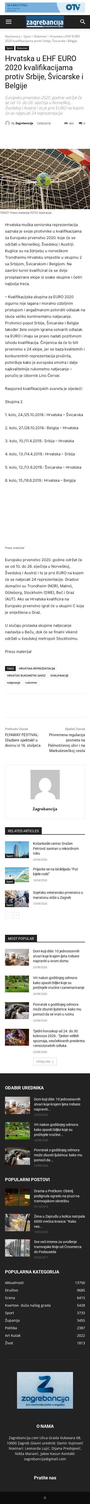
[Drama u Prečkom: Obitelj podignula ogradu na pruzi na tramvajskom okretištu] (17, 1197)
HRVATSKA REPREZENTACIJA (37, 668)
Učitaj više (43, 1061)
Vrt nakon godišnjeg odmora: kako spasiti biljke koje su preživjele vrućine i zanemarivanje (58, 983)
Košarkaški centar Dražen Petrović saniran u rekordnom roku (56, 848)
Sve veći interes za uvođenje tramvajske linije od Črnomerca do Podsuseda (58, 1247)
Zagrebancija (24, 123)
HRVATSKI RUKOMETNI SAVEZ (26, 675)
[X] (37, 136)
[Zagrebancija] (8, 123)
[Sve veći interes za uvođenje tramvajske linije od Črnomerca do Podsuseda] (17, 1248)
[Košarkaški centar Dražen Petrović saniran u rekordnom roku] (17, 849)
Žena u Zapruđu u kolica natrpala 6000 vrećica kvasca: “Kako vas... (59, 1221)
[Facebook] (26, 136)
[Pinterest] (49, 136)
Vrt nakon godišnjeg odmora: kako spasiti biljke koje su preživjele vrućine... (56, 1130)
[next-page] (16, 915)
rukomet (31, 682)
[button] (8, 22)
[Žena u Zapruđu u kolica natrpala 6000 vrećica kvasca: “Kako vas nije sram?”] (17, 1222)
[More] (72, 136)
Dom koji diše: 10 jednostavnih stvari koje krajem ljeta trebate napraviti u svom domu (56, 956)
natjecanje (13, 682)
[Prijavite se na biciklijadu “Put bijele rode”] (17, 875)
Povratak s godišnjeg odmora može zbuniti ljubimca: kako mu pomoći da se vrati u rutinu (57, 1009)
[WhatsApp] (60, 136)
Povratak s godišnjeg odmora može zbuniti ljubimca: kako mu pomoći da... (58, 1155)
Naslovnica (12, 36)
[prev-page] (8, 915)
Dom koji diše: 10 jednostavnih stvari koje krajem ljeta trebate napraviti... (57, 1104)
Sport (27, 36)
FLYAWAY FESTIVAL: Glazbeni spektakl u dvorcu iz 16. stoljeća (22, 740)
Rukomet (40, 36)
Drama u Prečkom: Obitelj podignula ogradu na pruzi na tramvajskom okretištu (57, 1196)
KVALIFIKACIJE (59, 675)
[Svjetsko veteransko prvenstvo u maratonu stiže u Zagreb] (17, 898)
